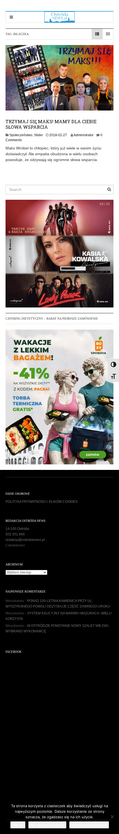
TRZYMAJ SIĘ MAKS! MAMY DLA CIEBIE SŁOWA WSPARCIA (51, 124)
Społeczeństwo (20, 135)
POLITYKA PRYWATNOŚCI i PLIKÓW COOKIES (41, 502)
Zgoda (17, 825)
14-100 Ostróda (17, 529)
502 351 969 (15, 534)
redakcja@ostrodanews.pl (25, 540)
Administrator (84, 135)
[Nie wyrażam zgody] (112, 816)
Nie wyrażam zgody (47, 825)
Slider (38, 135)
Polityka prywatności (89, 825)
